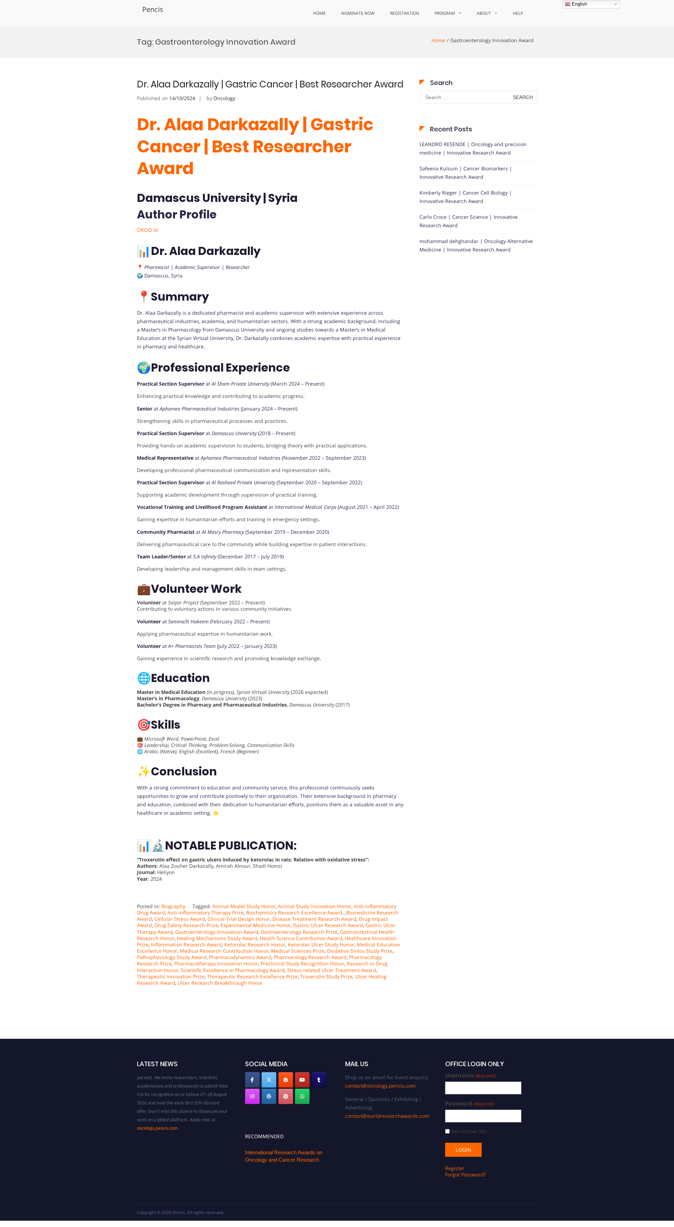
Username (470, 1075)
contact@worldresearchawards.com (387, 1116)
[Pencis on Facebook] (252, 1080)
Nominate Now (358, 13)
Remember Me (469, 1131)
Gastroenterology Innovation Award (216, 932)
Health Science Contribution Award (301, 938)
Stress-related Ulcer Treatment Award (331, 970)
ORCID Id (147, 230)
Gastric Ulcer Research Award (328, 925)
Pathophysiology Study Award (171, 957)
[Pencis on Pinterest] (285, 1096)
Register (454, 1168)
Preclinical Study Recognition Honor (302, 963)
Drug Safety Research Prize (186, 925)
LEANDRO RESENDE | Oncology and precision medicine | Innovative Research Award (473, 148)
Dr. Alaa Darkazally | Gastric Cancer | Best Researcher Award (270, 84)
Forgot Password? (465, 1174)
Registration (404, 13)
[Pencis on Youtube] (302, 1080)
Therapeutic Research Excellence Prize (252, 976)
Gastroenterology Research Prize (299, 932)
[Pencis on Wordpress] (269, 1096)
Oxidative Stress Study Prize (359, 950)
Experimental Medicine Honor (255, 925)
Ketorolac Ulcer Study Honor (321, 944)
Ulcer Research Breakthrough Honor (220, 982)
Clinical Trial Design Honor (238, 919)
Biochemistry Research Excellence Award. (295, 912)
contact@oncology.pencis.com (380, 1085)
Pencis (152, 9)
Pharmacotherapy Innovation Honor (216, 963)
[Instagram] (252, 1096)
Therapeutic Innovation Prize (171, 976)
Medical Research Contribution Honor (224, 950)
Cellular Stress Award (179, 919)
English (578, 4)
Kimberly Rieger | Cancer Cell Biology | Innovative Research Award (465, 196)
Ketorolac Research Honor (254, 944)
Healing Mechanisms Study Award (217, 938)
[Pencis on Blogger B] (285, 1080)
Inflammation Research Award (186, 944)
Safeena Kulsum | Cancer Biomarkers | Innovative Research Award (465, 172)
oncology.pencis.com (157, 1117)
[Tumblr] (318, 1080)
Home (319, 13)
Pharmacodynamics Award (240, 957)
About (484, 13)
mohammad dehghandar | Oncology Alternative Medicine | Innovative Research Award (476, 245)
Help (518, 13)
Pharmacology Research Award (310, 957)
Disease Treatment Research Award (314, 919)
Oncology (224, 98)
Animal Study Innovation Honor (314, 906)
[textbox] (270, 476)
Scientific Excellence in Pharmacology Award (233, 970)
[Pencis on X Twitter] (269, 1080)
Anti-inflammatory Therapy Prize (205, 912)
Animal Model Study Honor (244, 906)
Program (445, 13)
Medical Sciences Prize (297, 950)
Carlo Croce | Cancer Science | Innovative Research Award (468, 221)
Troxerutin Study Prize (326, 976)
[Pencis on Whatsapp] (302, 1096)
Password (469, 1103)
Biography (173, 906)
